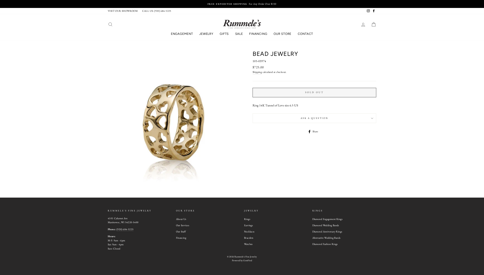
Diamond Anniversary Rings (327, 231)
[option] (242, 4)
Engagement (182, 34)
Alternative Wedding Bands (326, 237)
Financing (258, 34)
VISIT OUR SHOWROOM (123, 10)
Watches (248, 244)
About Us (181, 219)
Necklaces (249, 231)
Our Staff (181, 231)
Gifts (224, 34)
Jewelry (206, 34)
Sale (239, 34)
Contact (305, 34)
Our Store (282, 34)
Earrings (248, 225)
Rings (247, 219)
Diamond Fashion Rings (325, 244)
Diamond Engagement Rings (327, 219)
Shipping (257, 72)
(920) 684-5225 (125, 229)
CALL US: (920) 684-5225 (156, 10)
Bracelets (248, 237)
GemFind (247, 260)
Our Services (182, 225)
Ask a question (314, 118)
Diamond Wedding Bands (325, 225)
